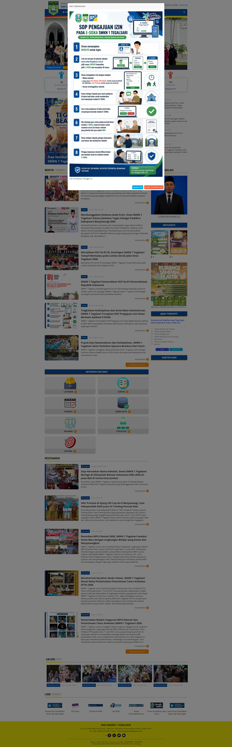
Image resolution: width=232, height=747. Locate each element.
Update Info (137, 187)
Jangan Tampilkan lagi (154, 187)
